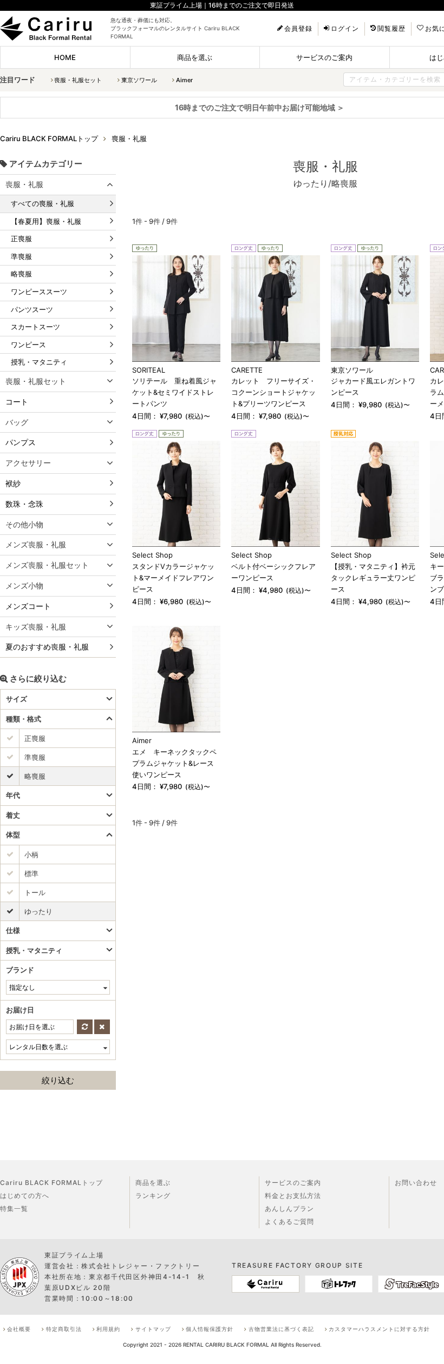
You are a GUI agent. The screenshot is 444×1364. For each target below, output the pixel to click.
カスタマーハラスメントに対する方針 (379, 1329)
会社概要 (19, 1329)
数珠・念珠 (24, 503)
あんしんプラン (289, 1208)
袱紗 (13, 483)
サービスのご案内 (324, 57)
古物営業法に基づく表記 (281, 1329)
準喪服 (21, 256)
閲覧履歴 (391, 28)
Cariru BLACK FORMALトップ (51, 1182)
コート (16, 401)
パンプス (20, 442)
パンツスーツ (32, 309)
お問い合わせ (416, 1182)
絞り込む (58, 1080)
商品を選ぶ (194, 57)
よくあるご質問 (289, 1221)
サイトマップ (153, 1329)
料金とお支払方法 (293, 1195)
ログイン (345, 28)
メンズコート (28, 606)
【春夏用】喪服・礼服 (46, 221)
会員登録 (298, 28)
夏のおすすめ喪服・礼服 (47, 646)
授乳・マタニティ (39, 361)
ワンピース (28, 344)
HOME (65, 57)
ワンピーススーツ (39, 291)
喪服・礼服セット (78, 80)
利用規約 (108, 1329)
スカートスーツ (35, 326)
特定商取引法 (64, 1329)
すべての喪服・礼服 (42, 203)
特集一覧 (14, 1208)
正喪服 (21, 238)
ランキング (153, 1195)
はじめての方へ (24, 1195)
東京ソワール (139, 80)
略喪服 (21, 273)
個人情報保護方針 (209, 1329)
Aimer (184, 80)
